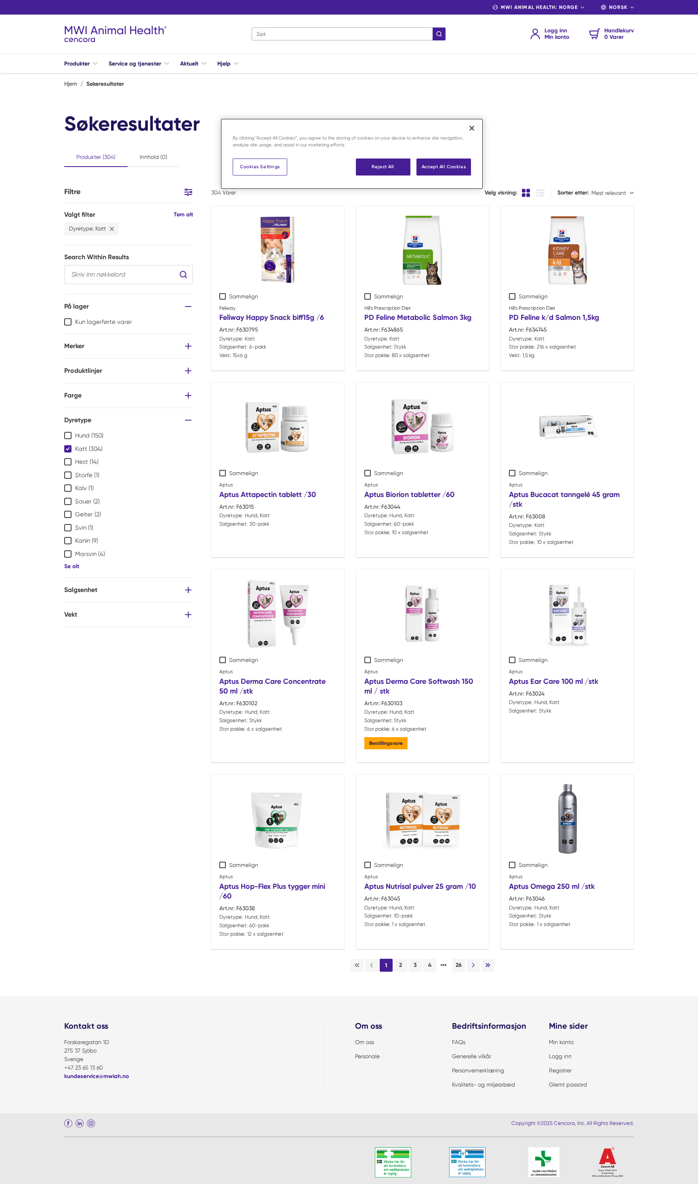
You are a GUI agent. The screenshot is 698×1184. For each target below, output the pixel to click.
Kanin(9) (86, 540)
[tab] (96, 157)
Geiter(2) (88, 514)
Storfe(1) (87, 475)
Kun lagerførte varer (103, 322)
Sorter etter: (573, 192)
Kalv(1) (84, 488)
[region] (352, 153)
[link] (357, 965)
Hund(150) (89, 435)
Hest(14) (87, 461)
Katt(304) (89, 448)
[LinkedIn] (80, 1123)
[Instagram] (91, 1123)
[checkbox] (67, 322)
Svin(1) (84, 527)
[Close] (472, 128)
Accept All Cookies (444, 166)
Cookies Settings (260, 166)
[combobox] (349, 33)
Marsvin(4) (90, 554)
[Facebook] (68, 1123)
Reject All (383, 166)
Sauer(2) (87, 501)
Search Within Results (96, 257)
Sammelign (243, 296)
